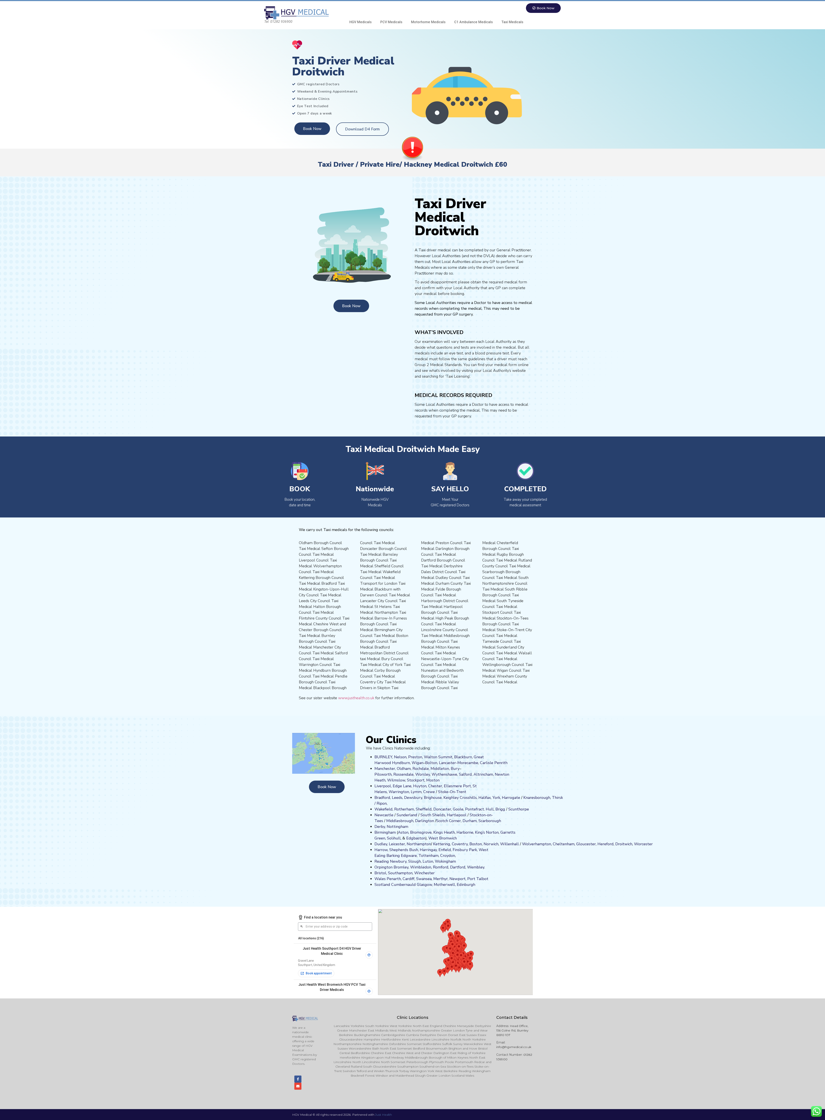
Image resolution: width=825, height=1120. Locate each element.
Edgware (409, 855)
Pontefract (474, 809)
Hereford (605, 844)
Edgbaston (415, 838)
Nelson (400, 757)
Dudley (380, 844)
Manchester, (385, 768)
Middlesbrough (399, 820)
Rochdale (420, 768)
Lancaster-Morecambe (458, 762)
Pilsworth (383, 774)
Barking (393, 855)
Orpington (383, 867)
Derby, (380, 826)
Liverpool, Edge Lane (392, 786)
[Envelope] (297, 1086)
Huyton (419, 786)
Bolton (431, 762)
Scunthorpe (518, 809)
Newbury (398, 861)
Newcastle (383, 815)
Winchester (424, 873)
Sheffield (424, 809)
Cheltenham (563, 844)
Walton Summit (438, 757)
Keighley (451, 797)
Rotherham (404, 809)
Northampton (419, 844)
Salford (465, 774)
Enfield (444, 849)
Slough (414, 861)
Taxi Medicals (512, 22)
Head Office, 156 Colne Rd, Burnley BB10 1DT (512, 1030)
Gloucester (586, 844)
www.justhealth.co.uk (356, 697)
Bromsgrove (421, 832)
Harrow (381, 849)
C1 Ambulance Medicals (473, 22)
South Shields (432, 815)
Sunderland (407, 815)
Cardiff (408, 878)
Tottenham (428, 855)
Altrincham (483, 774)
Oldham (404, 768)
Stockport (416, 780)
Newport (457, 878)
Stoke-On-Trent (452, 791)
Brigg (500, 809)
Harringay (428, 849)
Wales (380, 878)
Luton (428, 861)
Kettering (441, 844)
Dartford (457, 867)
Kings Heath (444, 832)
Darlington (424, 820)
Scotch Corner (448, 820)
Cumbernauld (403, 884)
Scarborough (489, 820)
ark (474, 849)
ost (432, 780)
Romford (440, 867)
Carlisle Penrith (493, 762)
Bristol (380, 873)
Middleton (440, 768)
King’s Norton (487, 832)
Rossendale (403, 774)
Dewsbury (413, 797)
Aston (403, 832)
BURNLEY (383, 757)
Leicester (397, 844)
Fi (454, 849)
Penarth (394, 878)
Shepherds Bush (403, 849)
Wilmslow (396, 780)
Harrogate (511, 797)
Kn (525, 797)
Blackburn (463, 757)
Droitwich (623, 844)
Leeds (397, 797)
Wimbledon (420, 867)
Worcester (643, 844)
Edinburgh (466, 884)
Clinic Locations (412, 1017)
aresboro (535, 797)
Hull (490, 809)
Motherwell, (445, 884)
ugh (546, 797)
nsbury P (464, 849)
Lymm (416, 791)
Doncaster (442, 809)
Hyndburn (401, 762)
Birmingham (385, 832)
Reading (381, 861)
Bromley (401, 867)
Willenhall (509, 844)
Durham (470, 820)
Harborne (465, 832)
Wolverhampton (536, 844)
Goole (458, 809)
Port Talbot (477, 878)
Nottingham (397, 826)
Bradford (382, 797)
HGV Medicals (360, 22)
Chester (435, 786)
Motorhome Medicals (428, 22)
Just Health (383, 1115)
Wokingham (445, 861)
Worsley (422, 774)
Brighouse (433, 797)
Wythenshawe (444, 774)
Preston (415, 757)
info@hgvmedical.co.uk (513, 1047)
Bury (455, 768)
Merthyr (440, 878)
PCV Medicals (391, 22)
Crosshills (468, 797)
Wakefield (383, 809)
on (437, 780)
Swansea (424, 878)
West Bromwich (442, 838)
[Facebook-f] (297, 1079)
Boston (475, 844)
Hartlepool (456, 815)
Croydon (447, 855)
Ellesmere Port (457, 786)
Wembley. (476, 867)
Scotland (382, 884)
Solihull (394, 838)
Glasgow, (425, 884)
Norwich (491, 844)
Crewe (429, 791)
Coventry (460, 844)
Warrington (399, 791)
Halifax (484, 797)
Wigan (417, 762)
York (496, 797)
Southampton (400, 873)
